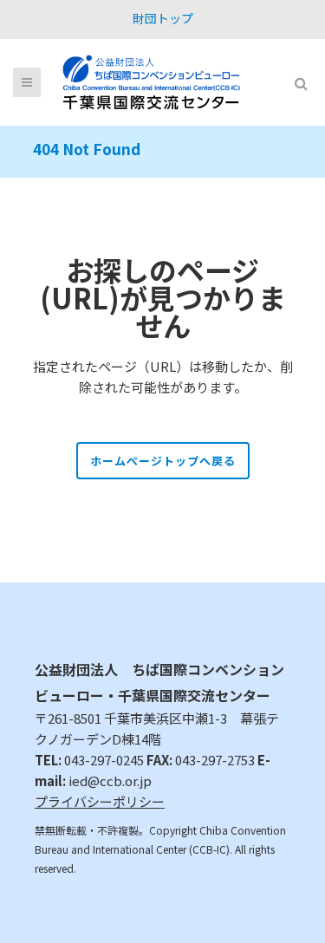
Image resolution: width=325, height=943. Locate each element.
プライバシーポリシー (100, 801)
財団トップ (163, 18)
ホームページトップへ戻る (163, 460)
